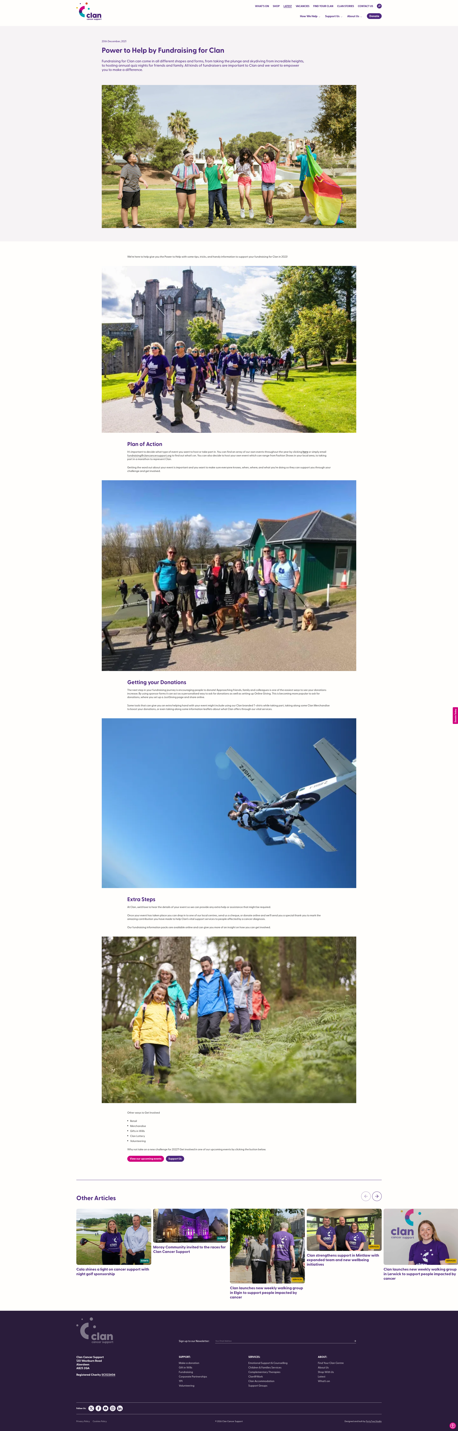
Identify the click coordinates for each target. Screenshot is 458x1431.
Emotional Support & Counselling (268, 1363)
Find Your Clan (323, 6)
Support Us (332, 16)
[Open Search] (379, 6)
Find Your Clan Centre (331, 1363)
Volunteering (186, 1385)
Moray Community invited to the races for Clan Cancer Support (189, 1249)
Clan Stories (345, 6)
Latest (288, 6)
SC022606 (108, 1374)
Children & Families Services (264, 1367)
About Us (353, 16)
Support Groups (257, 1385)
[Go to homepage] (88, 11)
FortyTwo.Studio (374, 1421)
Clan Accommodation (261, 1381)
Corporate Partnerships (193, 1376)
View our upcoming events (145, 1158)
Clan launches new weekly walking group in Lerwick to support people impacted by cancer (420, 1273)
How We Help (308, 16)
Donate (374, 16)
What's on (324, 1381)
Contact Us (365, 6)
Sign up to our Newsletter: (194, 1341)
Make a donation (189, 1363)
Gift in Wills (185, 1367)
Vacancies (302, 6)
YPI (181, 1381)
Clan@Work (255, 1376)
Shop (276, 6)
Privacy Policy (83, 1421)
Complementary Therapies (264, 1372)
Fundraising (186, 1372)
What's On (262, 6)
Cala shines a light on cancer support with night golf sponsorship (112, 1271)
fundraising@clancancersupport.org (149, 455)
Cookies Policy (100, 1421)
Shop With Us (326, 1372)
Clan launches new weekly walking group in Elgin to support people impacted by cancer (266, 1292)
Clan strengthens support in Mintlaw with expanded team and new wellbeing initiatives (343, 1259)
